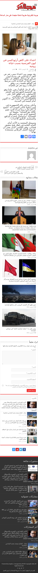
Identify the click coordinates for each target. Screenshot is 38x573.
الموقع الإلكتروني (31, 379)
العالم (29, 27)
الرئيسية (34, 27)
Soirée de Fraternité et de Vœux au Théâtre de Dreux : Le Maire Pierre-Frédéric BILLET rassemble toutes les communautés (20, 228)
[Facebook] (24, 449)
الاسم (34, 367)
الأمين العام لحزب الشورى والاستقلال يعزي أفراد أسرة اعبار (13, 172)
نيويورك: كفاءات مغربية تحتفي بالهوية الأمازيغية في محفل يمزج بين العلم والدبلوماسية (20, 201)
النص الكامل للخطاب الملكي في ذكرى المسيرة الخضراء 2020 (24, 167)
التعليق (33, 350)
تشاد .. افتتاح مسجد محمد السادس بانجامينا (22, 23)
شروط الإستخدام (14, 570)
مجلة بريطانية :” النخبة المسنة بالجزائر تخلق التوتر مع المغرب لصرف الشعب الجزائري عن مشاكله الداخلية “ (19, 254)
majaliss (32, 69)
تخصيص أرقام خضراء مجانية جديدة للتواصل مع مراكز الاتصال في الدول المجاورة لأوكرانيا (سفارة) (20, 280)
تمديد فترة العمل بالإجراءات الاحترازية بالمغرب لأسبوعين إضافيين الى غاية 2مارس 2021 (15, 502)
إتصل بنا (22, 570)
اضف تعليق (31, 70)
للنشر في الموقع (30, 570)
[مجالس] (19, 6)
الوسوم (34, 410)
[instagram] (13, 449)
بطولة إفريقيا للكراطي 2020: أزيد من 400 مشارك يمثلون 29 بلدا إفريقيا (14, 510)
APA (23, 564)
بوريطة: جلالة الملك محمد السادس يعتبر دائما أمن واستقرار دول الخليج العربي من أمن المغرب (14, 422)
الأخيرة (34, 398)
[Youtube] (17, 449)
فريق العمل (6, 570)
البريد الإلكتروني (31, 373)
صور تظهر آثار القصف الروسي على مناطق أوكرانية (20, 305)
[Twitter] (20, 449)
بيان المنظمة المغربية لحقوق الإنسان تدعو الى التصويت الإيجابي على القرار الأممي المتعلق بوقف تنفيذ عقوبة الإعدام (14, 467)
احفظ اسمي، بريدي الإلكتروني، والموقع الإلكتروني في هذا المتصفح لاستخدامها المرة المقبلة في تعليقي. (21, 386)
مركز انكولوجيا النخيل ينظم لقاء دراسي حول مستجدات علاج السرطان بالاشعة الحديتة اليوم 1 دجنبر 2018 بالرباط (15, 488)
